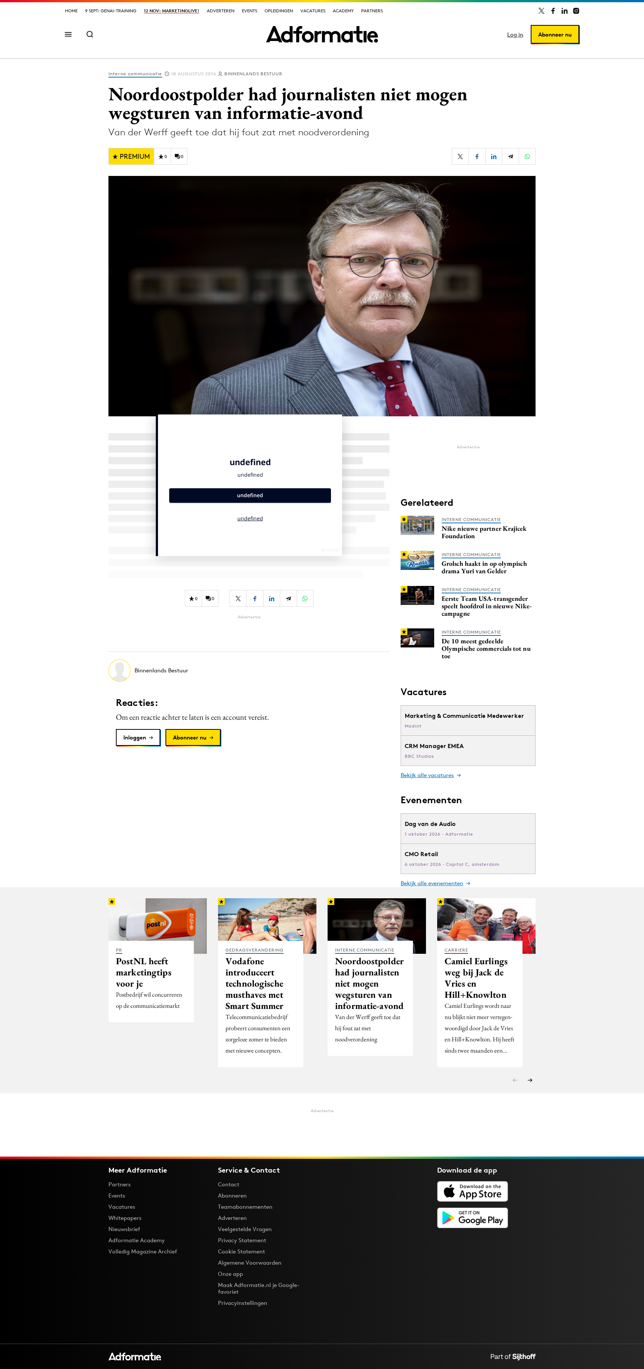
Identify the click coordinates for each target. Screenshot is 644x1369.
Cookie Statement (241, 1251)
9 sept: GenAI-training (110, 10)
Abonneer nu (555, 34)
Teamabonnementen (245, 1206)
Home (71, 10)
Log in (515, 34)
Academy (343, 10)
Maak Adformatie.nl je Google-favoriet (259, 1288)
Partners (372, 10)
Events (249, 10)
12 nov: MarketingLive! (171, 10)
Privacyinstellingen (242, 1303)
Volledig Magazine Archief (142, 1251)
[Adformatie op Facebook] (553, 11)
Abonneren (232, 1195)
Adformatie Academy (136, 1240)
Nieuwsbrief (124, 1229)
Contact (228, 1184)
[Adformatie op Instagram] (576, 11)
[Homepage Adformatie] (322, 34)
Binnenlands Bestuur (253, 73)
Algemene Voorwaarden (249, 1262)
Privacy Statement (242, 1240)
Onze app (230, 1273)
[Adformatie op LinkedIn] (565, 11)
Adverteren (220, 10)
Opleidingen (279, 10)
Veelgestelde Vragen (245, 1229)
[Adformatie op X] (541, 11)
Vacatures (312, 10)
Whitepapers (125, 1217)
